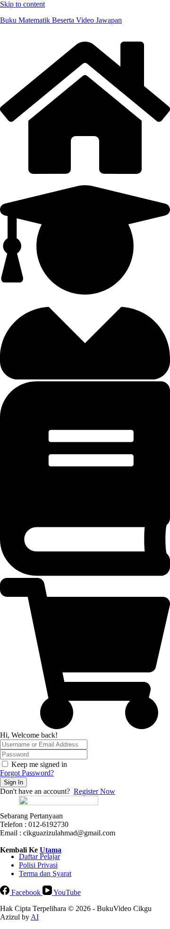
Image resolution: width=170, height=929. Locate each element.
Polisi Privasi (38, 865)
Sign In (13, 782)
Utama (50, 850)
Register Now (94, 791)
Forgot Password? (27, 773)
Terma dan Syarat (45, 873)
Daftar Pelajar (39, 856)
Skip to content (22, 4)
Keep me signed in (39, 764)
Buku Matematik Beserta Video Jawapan (61, 20)
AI (35, 917)
